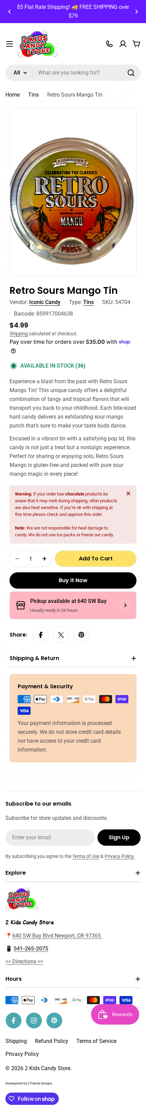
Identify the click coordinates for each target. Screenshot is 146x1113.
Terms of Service (96, 1041)
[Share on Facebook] (41, 635)
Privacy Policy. (120, 856)
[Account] (123, 44)
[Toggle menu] (9, 44)
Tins (33, 94)
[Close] (128, 493)
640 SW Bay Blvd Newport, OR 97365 (57, 935)
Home (12, 94)
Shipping (19, 334)
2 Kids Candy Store (47, 1068)
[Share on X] (61, 635)
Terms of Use (85, 856)
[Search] (131, 73)
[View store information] (125, 605)
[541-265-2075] (109, 44)
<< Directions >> (24, 961)
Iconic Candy (44, 302)
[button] (9, 11)
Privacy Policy (22, 1054)
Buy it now (73, 580)
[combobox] (73, 73)
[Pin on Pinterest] (81, 635)
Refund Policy (51, 1041)
